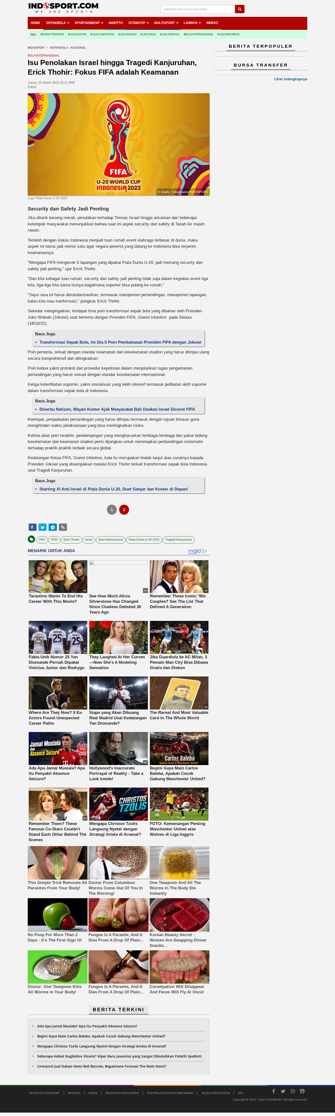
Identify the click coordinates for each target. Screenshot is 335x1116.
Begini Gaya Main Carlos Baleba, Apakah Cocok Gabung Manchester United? (101, 1036)
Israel (89, 539)
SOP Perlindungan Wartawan (170, 1093)
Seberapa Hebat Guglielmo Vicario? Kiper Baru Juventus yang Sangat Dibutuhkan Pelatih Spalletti (119, 1056)
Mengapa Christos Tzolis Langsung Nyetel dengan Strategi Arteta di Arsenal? (102, 1046)
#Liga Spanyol (170, 34)
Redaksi (74, 1093)
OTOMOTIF (137, 23)
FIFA (42, 539)
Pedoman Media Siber (122, 1093)
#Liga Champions (102, 34)
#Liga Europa (77, 34)
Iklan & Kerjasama (216, 1093)
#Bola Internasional (198, 34)
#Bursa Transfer (52, 34)
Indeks (212, 23)
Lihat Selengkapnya (290, 79)
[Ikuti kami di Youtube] (302, 1092)
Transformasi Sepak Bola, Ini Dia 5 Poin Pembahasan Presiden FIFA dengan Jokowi (120, 342)
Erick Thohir (71, 539)
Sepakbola (56, 23)
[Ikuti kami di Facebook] (273, 1092)
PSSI (54, 539)
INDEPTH (116, 23)
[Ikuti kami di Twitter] (283, 1092)
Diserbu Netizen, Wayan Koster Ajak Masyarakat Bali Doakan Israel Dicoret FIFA (117, 409)
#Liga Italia (148, 34)
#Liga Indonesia (228, 34)
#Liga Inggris (127, 34)
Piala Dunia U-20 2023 (144, 539)
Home (35, 23)
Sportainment (87, 23)
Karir (93, 1093)
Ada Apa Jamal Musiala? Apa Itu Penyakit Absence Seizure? (87, 1026)
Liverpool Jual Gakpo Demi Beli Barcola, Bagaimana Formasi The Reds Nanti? (102, 1066)
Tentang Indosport (44, 1093)
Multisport (164, 23)
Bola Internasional (111, 539)
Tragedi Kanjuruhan (178, 539)
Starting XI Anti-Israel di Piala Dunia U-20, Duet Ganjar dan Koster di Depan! (113, 489)
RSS (240, 1093)
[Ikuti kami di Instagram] (292, 1092)
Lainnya (190, 23)
